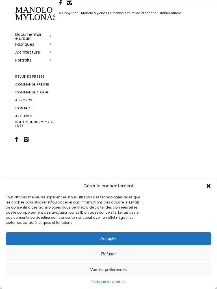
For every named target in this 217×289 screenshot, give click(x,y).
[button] (208, 186)
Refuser (108, 253)
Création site (120, 13)
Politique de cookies (108, 281)
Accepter (108, 238)
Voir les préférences (108, 269)
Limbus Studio (170, 13)
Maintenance (146, 13)
